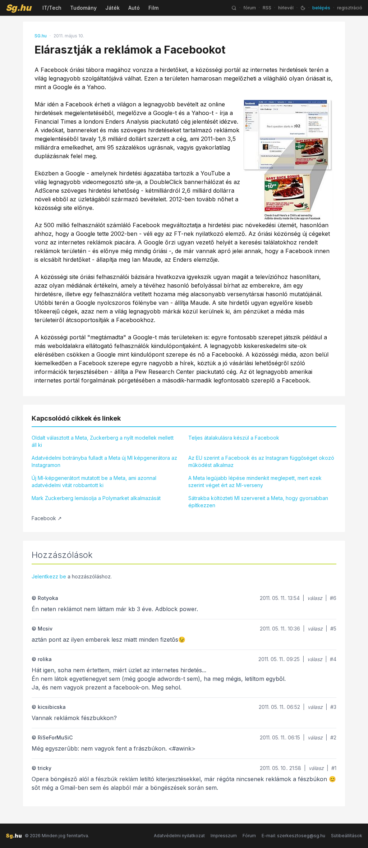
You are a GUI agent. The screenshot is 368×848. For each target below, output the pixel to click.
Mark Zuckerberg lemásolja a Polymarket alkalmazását (96, 498)
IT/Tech (51, 8)
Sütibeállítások (346, 835)
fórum (249, 7)
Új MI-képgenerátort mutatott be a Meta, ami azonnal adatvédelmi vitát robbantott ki (94, 481)
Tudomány (83, 8)
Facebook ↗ (47, 518)
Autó (134, 8)
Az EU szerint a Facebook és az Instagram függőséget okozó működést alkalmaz (261, 461)
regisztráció (349, 7)
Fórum (249, 835)
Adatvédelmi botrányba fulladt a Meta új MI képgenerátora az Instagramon (104, 461)
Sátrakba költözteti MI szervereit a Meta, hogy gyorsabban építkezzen (258, 501)
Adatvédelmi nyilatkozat (179, 835)
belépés (321, 7)
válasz (314, 598)
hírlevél (286, 7)
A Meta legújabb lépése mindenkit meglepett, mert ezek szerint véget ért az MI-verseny (255, 481)
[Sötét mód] (302, 7)
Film (153, 8)
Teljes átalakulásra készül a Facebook (233, 438)
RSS (267, 7)
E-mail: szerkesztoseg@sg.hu (293, 835)
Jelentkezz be (49, 576)
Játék (112, 8)
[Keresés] (233, 7)
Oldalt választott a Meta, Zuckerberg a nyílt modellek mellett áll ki (103, 441)
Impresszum (224, 835)
